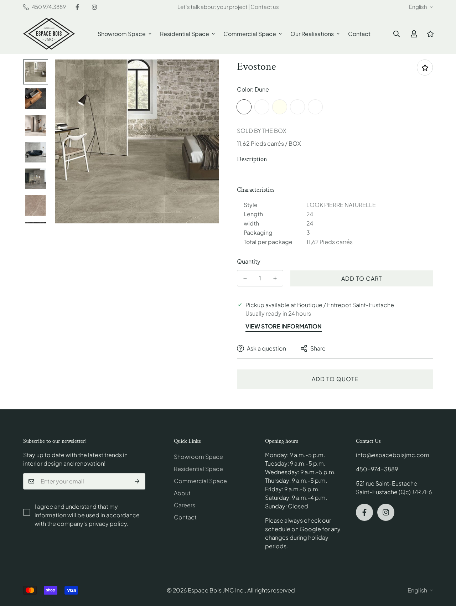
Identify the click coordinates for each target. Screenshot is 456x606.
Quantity (248, 261)
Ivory (280, 107)
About (182, 493)
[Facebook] (77, 7)
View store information (283, 326)
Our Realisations (312, 33)
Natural (315, 107)
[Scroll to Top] (442, 567)
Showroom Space (122, 33)
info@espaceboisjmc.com (392, 455)
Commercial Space (249, 33)
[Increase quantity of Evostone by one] (275, 278)
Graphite (262, 107)
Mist (297, 107)
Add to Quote (335, 379)
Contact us (264, 6)
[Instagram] (94, 7)
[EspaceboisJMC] (49, 34)
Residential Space (184, 33)
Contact (359, 33)
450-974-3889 (377, 469)
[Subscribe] (137, 481)
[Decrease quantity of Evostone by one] (245, 278)
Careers (184, 505)
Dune (244, 107)
